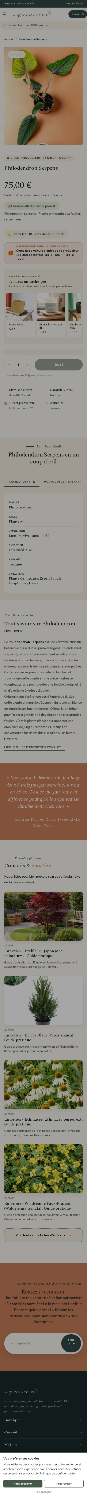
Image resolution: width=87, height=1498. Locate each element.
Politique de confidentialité (57, 1473)
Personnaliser (43, 1491)
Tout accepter (23, 1483)
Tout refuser (64, 1483)
